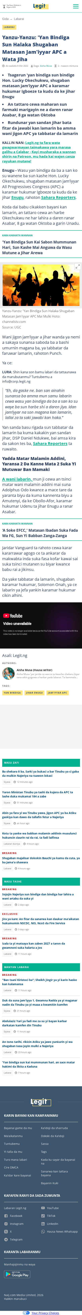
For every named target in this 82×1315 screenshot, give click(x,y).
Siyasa (7, 782)
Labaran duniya (12, 843)
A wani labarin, (17, 479)
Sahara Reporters (58, 197)
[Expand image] (77, 266)
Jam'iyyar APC (57, 692)
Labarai (19, 19)
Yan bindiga (12, 692)
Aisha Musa (46, 65)
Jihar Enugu (34, 692)
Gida (5, 19)
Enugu (17, 197)
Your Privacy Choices (45, 1313)
